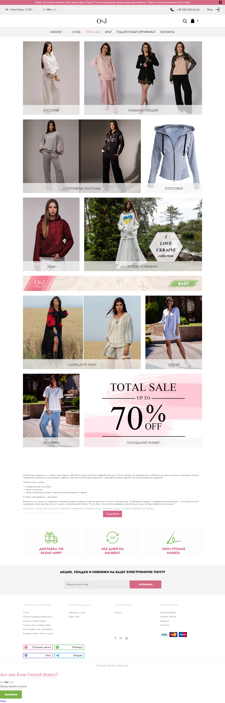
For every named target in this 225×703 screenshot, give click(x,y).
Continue (11, 694)
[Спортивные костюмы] (82, 156)
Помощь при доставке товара (37, 625)
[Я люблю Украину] (143, 234)
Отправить (145, 584)
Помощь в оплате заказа (34, 620)
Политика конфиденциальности (37, 616)
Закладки (164, 620)
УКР (44, 9)
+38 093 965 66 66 (188, 10)
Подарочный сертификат (136, 32)
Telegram (77, 655)
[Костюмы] (51, 78)
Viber (48, 655)
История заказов (168, 616)
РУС (49, 9)
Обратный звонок (41, 647)
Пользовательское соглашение (37, 629)
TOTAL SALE (93, 32)
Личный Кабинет (168, 612)
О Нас (26, 612)
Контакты (167, 32)
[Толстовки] (173, 156)
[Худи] (51, 234)
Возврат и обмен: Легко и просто (38, 633)
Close (3, 701)
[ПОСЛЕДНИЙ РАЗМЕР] (143, 410)
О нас (76, 32)
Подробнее (112, 514)
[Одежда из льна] (82, 332)
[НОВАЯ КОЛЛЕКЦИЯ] (143, 78)
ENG (54, 9)
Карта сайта (74, 616)
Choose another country (13, 686)
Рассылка (164, 625)
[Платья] (173, 332)
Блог (108, 32)
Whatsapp (77, 647)
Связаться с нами (77, 612)
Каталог (57, 32)
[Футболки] (51, 410)
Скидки (118, 612)
